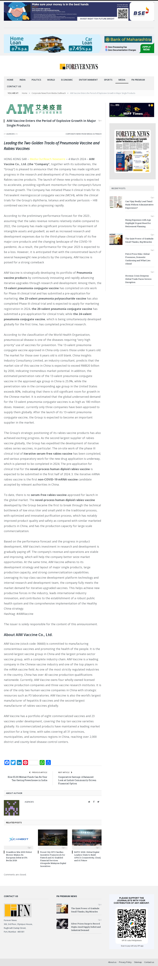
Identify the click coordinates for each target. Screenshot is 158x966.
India (22, 79)
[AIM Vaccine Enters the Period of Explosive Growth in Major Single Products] (53, 109)
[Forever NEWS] (79, 66)
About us (112, 962)
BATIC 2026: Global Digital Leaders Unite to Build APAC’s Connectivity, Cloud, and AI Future (87, 856)
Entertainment (88, 79)
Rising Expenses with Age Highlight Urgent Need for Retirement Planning (138, 223)
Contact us (14, 86)
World (51, 79)
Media (121, 79)
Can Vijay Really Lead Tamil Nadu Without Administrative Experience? (139, 204)
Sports (108, 79)
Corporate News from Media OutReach (84, 134)
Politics (36, 79)
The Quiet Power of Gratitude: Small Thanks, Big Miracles (139, 240)
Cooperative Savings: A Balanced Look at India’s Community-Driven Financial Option (77, 780)
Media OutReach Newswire (47, 159)
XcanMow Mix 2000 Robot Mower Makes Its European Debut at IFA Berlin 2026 (19, 856)
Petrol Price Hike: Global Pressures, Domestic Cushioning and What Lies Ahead (137, 259)
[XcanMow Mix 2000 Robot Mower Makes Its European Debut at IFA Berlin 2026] (18, 839)
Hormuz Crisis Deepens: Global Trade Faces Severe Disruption (138, 279)
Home (10, 79)
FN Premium (138, 79)
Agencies (10, 134)
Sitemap (138, 962)
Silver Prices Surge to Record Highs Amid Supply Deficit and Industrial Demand (86, 927)
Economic (67, 79)
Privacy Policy (125, 962)
